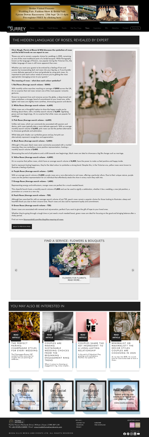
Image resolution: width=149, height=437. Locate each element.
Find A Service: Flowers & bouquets (74, 241)
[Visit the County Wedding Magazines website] (137, 425)
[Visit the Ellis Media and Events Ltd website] (17, 421)
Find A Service (53, 28)
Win (106, 28)
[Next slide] (133, 270)
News (87, 28)
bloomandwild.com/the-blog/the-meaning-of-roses (43, 220)
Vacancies (79, 425)
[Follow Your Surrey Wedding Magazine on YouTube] (91, 395)
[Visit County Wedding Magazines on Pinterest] (128, 434)
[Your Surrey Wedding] (17, 29)
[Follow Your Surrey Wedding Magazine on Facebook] (25, 395)
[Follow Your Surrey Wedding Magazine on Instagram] (58, 395)
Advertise (115, 28)
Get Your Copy (76, 28)
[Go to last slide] (16, 270)
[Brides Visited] (74, 13)
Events (64, 28)
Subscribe (135, 28)
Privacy (78, 427)
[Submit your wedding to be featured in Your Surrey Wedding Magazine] (123, 395)
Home (32, 28)
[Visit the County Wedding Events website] (132, 425)
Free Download (100, 425)
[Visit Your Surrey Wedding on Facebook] (124, 434)
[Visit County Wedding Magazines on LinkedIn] (135, 434)
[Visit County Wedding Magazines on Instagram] (131, 434)
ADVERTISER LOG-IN (133, 420)
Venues (40, 28)
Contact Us (80, 423)
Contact (125, 28)
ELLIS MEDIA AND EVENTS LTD (32, 433)
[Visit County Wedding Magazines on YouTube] (138, 434)
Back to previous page (22, 226)
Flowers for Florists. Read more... (74, 279)
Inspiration (97, 28)
